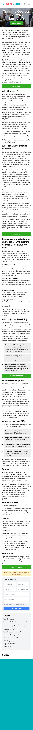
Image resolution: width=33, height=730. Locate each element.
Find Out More (16, 567)
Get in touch (16, 23)
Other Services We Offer (12, 638)
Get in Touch (16, 86)
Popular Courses (9, 644)
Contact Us (16, 234)
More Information (16, 376)
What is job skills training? (12, 632)
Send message (16, 608)
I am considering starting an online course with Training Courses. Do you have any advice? (16, 627)
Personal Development (11, 635)
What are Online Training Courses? (15, 622)
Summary (7, 641)
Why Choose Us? (9, 619)
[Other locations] (24, 4)
